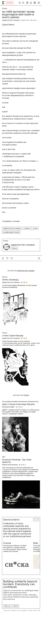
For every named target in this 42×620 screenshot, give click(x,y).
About (15, 606)
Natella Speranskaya (10, 465)
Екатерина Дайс (8, 407)
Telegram (13, 610)
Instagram (24, 610)
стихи (35, 228)
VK (19, 610)
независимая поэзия (11, 232)
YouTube (29, 610)
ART (3, 457)
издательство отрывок (11, 20)
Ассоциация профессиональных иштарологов (20, 401)
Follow (14, 248)
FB (17, 610)
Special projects (11, 519)
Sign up (7, 606)
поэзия (27, 228)
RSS (39, 610)
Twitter (35, 610)
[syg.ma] (3, 2)
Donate (9, 3)
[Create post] (27, 2)
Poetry (4, 8)
